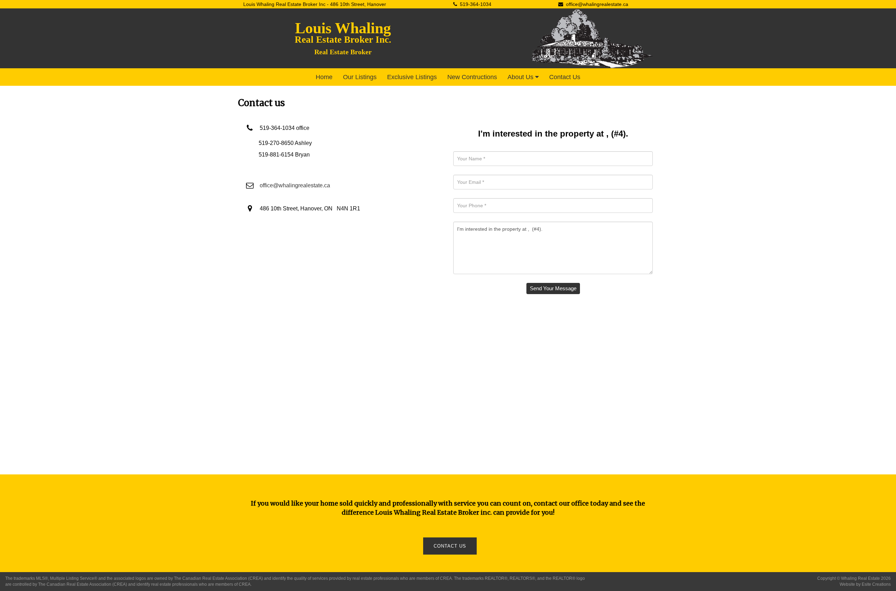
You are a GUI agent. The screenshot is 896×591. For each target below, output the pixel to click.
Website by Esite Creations (865, 584)
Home (324, 77)
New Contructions (472, 77)
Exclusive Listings (412, 77)
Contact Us (564, 77)
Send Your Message (553, 288)
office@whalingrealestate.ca (597, 4)
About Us (521, 77)
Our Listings (360, 77)
